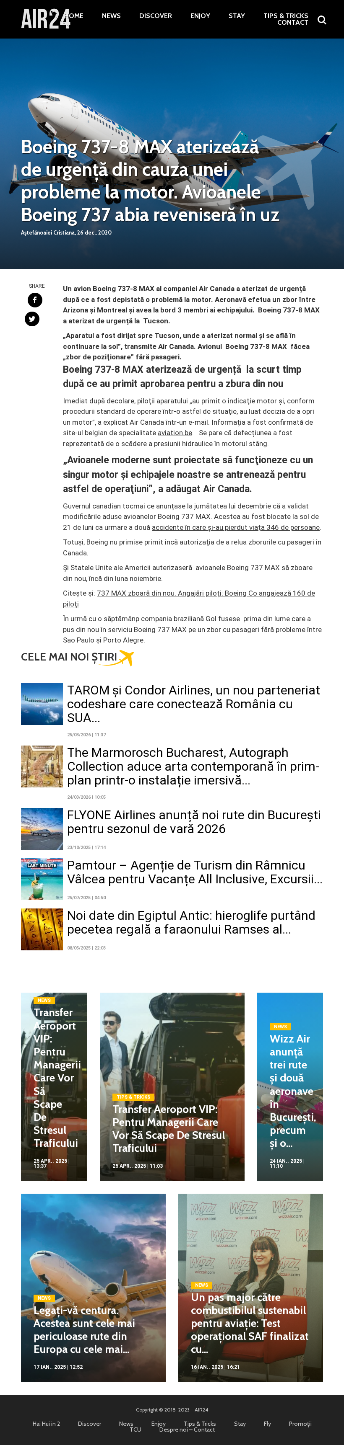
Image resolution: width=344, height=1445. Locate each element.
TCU (135, 1429)
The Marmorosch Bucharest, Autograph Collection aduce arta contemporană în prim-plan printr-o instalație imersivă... (193, 766)
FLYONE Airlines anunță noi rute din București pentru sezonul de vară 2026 (194, 822)
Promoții (300, 1424)
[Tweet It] (32, 319)
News (111, 16)
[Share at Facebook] (35, 300)
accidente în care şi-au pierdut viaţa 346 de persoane (236, 527)
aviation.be (175, 432)
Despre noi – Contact (187, 1429)
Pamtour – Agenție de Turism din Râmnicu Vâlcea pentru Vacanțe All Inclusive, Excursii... (195, 872)
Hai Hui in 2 (46, 1424)
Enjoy (200, 16)
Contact (292, 22)
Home (73, 16)
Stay (237, 16)
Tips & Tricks (285, 16)
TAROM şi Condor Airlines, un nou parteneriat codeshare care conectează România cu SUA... (193, 704)
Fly (267, 1424)
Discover (155, 16)
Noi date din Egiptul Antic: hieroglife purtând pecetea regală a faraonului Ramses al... (191, 922)
